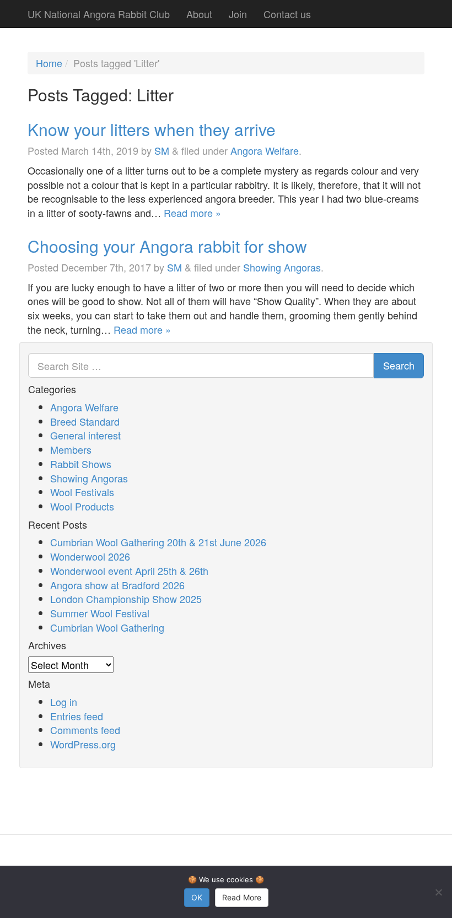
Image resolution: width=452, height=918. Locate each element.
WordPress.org (83, 744)
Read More (241, 897)
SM (161, 150)
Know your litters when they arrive (152, 129)
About (199, 14)
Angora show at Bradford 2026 (117, 585)
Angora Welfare (264, 150)
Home (49, 63)
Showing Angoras (282, 267)
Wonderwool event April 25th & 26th (129, 570)
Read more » (192, 212)
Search (399, 365)
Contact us (287, 14)
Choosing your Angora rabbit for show (167, 246)
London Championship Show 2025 (126, 598)
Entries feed (76, 716)
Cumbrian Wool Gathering (107, 627)
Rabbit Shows (80, 464)
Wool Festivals (82, 492)
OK (196, 897)
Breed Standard (85, 421)
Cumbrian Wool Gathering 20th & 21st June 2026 (158, 542)
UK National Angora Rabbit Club (99, 14)
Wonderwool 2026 (90, 556)
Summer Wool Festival (99, 613)
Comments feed (85, 730)
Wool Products (82, 506)
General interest (85, 435)
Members (71, 449)
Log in (63, 701)
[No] (438, 892)
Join (238, 14)
